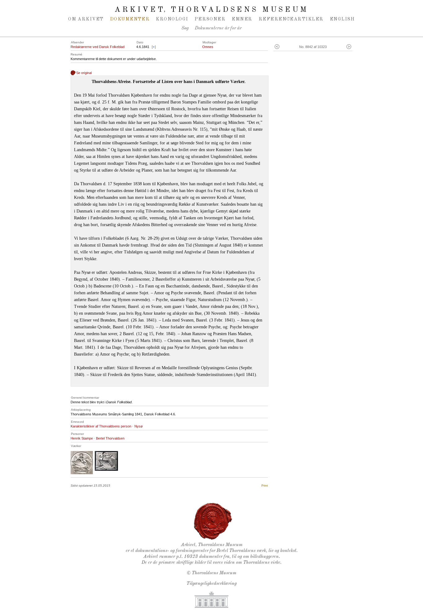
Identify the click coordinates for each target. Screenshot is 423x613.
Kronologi (172, 19)
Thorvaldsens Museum (214, 573)
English (342, 19)
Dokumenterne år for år (218, 28)
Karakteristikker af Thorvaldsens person (101, 426)
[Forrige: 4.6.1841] (277, 47)
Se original (84, 73)
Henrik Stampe (82, 438)
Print (264, 485)
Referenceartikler (291, 19)
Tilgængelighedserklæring (211, 583)
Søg (185, 28)
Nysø (138, 426)
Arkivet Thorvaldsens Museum (211, 10)
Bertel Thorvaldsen (110, 438)
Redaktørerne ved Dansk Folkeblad (97, 47)
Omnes (207, 47)
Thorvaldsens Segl (213, 521)
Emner (242, 19)
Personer (210, 19)
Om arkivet (86, 19)
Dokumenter (130, 19)
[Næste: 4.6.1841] (349, 47)
